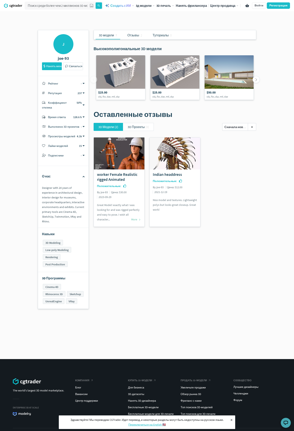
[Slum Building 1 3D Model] (174, 77)
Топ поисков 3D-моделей (197, 407)
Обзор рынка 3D (191, 394)
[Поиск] (99, 5)
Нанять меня (54, 66)
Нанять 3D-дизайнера (142, 400)
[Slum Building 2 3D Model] (120, 77)
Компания (82, 380)
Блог (78, 387)
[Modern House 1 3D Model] (229, 77)
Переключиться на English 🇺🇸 (147, 424)
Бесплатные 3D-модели (143, 407)
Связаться (75, 66)
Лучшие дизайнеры (245, 387)
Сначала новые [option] (235, 127)
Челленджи (240, 393)
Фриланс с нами (191, 400)
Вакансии (81, 394)
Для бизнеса (136, 387)
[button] (91, 5)
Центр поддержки (86, 400)
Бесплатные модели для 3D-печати (151, 414)
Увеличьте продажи (193, 387)
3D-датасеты (136, 394)
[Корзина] (247, 5)
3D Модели (108, 127)
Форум (237, 400)
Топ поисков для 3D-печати (198, 414)
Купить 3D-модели (140, 380)
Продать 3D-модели (194, 380)
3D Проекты (138, 127)
